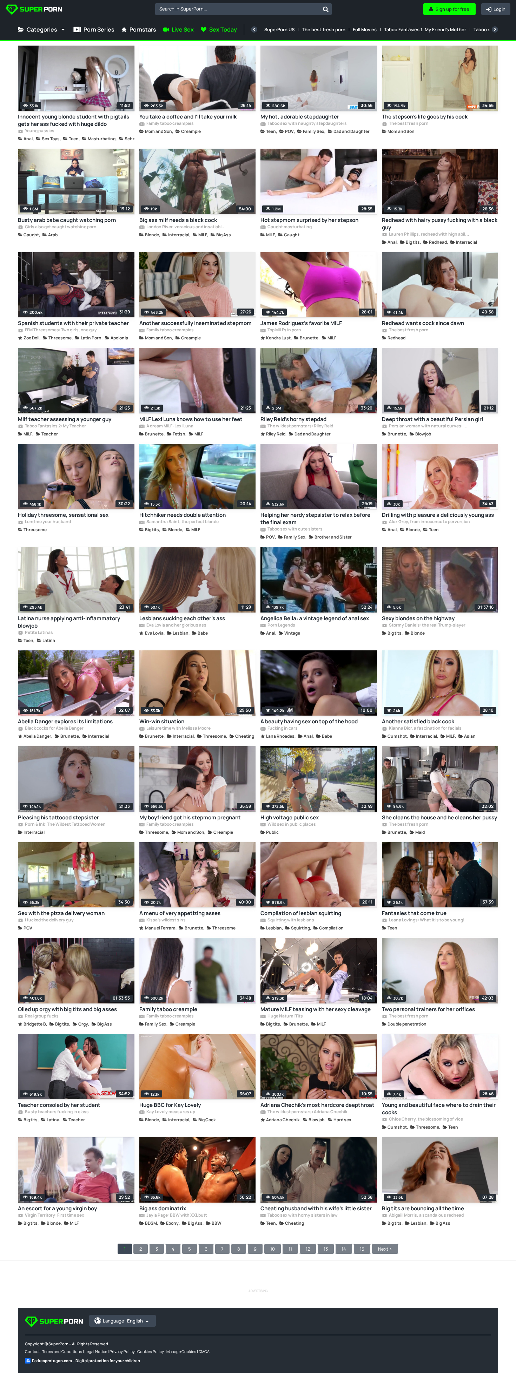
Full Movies (365, 29)
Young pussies (39, 131)
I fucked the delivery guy (49, 920)
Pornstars (143, 29)
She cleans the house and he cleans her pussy (439, 817)
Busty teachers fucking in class (56, 1112)
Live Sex (183, 29)
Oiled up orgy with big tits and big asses (67, 1009)
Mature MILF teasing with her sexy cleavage (315, 1009)
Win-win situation (161, 721)
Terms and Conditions (62, 1351)
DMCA (204, 1351)
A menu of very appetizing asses (179, 913)
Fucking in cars (282, 728)
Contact (32, 1351)
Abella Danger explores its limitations (65, 721)
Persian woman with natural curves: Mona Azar (429, 426)
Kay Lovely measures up (170, 1112)
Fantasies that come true (414, 913)
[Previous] (254, 29)
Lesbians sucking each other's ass (182, 618)
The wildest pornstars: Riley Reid (300, 426)
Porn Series (99, 29)
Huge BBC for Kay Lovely (170, 1105)
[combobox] (243, 9)
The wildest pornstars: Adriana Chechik (307, 1112)
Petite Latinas (38, 632)
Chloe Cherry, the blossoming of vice (425, 1119)
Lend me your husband (47, 522)
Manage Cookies (181, 1351)
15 (362, 1249)
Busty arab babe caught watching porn (67, 220)
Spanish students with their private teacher (73, 323)
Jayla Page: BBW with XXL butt (176, 1215)
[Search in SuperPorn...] (326, 9)
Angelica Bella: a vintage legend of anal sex (314, 618)
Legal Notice (96, 1351)
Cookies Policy (150, 1351)
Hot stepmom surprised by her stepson (309, 220)
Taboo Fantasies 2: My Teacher (55, 426)
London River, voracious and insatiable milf (187, 227)
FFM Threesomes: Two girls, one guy (60, 330)
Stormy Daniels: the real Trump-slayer (426, 625)
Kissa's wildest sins (166, 920)
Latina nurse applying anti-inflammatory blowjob (69, 622)
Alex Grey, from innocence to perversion (429, 522)
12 (308, 1249)
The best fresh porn (323, 29)
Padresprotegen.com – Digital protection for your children (86, 1360)
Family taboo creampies (170, 123)
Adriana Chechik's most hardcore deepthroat (317, 1105)
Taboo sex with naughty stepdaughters (307, 123)
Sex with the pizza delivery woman (61, 913)
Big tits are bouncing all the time (423, 1208)
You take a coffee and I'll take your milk (188, 116)
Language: (123, 1321)
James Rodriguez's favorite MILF (301, 323)
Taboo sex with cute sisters (295, 529)
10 (272, 1249)
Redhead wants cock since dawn (423, 323)
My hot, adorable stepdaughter (299, 116)
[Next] (495, 29)
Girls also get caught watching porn (60, 227)
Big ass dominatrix (162, 1208)
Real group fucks (41, 1016)
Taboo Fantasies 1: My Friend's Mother (425, 29)
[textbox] (237, 8)
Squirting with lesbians (290, 920)
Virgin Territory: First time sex (54, 1215)
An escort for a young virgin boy (57, 1208)
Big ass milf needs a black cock (178, 220)
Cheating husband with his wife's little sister (316, 1208)
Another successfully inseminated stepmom (195, 323)
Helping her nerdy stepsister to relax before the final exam (315, 518)
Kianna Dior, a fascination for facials (425, 728)
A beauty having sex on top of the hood (309, 721)
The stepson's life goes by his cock (425, 116)
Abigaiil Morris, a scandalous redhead (426, 1215)
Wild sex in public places (291, 824)
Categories (42, 29)
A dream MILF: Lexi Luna (169, 426)
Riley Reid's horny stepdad (293, 419)
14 (344, 1249)
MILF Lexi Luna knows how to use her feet (191, 419)
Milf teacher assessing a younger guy (64, 419)
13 (326, 1249)
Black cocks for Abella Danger (54, 728)
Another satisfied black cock (418, 721)
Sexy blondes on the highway (418, 618)
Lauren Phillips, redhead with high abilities (429, 234)
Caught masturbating (289, 227)
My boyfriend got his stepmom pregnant (190, 817)
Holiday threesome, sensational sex (63, 515)
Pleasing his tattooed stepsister (58, 817)
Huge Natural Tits (285, 1016)
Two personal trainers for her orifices (428, 1009)
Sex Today (223, 29)
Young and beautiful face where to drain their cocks (439, 1108)
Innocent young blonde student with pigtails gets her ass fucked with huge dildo (73, 120)
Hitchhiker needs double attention (182, 515)
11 (290, 1249)
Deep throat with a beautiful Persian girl (432, 419)
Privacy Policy (122, 1351)
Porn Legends (281, 625)
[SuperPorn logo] (34, 10)
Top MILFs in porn (284, 330)
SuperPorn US (279, 29)
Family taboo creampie (168, 1009)
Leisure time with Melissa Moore (178, 728)
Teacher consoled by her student (59, 1105)
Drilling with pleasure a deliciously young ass (438, 515)
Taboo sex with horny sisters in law (302, 1215)
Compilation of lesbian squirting (300, 913)
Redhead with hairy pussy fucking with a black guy (439, 223)
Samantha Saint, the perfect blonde (182, 522)
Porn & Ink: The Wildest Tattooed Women (65, 824)
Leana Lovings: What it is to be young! (426, 920)
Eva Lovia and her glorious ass (176, 625)
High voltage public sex (289, 817)
